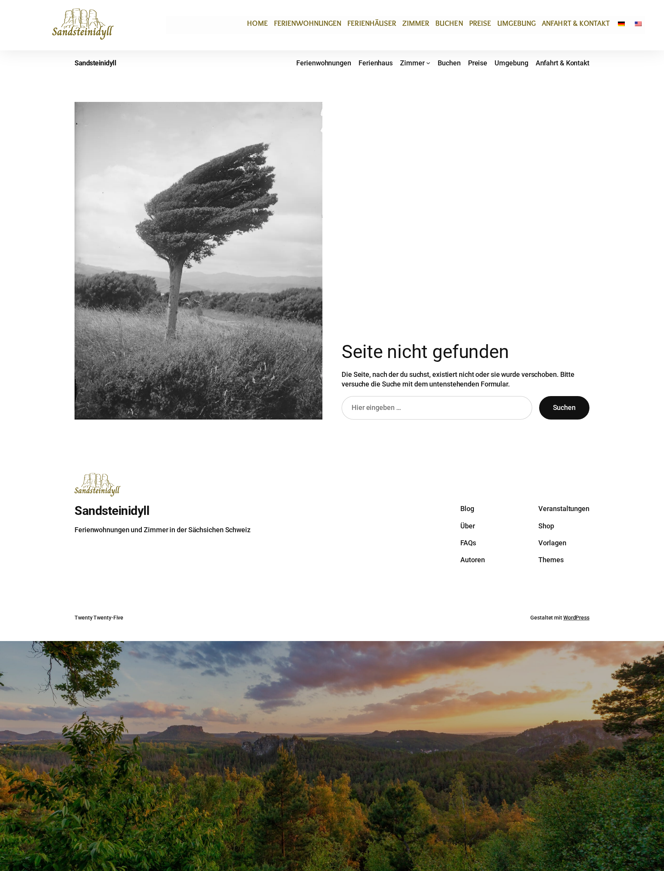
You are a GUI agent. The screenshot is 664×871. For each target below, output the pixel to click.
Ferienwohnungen (308, 23)
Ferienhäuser (371, 23)
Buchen (449, 23)
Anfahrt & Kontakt (576, 23)
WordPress (576, 618)
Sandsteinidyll (95, 63)
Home (257, 23)
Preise (480, 23)
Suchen (564, 407)
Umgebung (516, 23)
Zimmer (415, 23)
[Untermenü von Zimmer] (428, 63)
